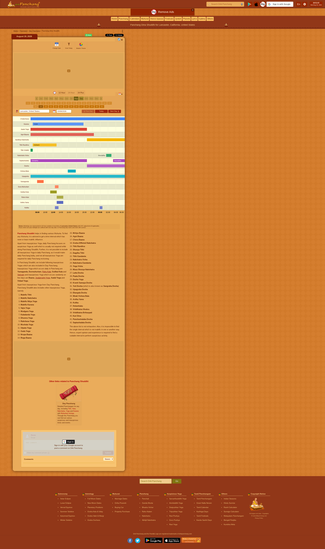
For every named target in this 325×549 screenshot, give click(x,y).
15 (99, 103)
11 (79, 103)
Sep (81, 98)
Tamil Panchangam (204, 499)
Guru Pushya (174, 520)
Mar (51, 98)
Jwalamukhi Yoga (42, 278)
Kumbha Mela (229, 524)
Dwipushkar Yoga (176, 507)
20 (46, 107)
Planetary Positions (95, 507)
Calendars (134, 19)
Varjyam (20, 275)
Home (114, 19)
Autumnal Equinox (67, 516)
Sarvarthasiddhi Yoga (177, 499)
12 (84, 103)
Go (176, 481)
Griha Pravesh (120, 503)
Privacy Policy (259, 518)
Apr (56, 98)
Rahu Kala (46, 272)
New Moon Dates (94, 503)
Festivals (169, 19)
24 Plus (81, 93)
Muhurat (144, 19)
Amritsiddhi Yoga (176, 503)
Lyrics (194, 19)
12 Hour (62, 93)
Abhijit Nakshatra (149, 520)
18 (36, 107)
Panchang (123, 19)
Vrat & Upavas (156, 19)
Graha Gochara (93, 520)
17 (110, 103)
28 (87, 107)
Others (210, 19)
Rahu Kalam (147, 512)
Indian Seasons (230, 499)
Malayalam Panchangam (234, 516)
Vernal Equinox (66, 507)
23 (61, 107)
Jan (40, 98)
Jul (71, 98)
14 (94, 103)
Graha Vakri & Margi (95, 516)
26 (76, 107)
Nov (91, 98)
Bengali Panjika (230, 520)
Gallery (202, 19)
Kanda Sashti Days (204, 520)
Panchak (145, 499)
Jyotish (178, 19)
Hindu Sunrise (229, 503)
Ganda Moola (147, 503)
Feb (46, 98)
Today (101, 111)
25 (71, 107)
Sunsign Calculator (231, 512)
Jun (66, 98)
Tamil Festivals (202, 516)
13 (89, 103)
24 (66, 107)
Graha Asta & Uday (95, 512)
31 (102, 107)
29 (92, 107)
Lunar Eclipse (65, 503)
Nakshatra (146, 516)
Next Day (114, 111)
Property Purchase (122, 512)
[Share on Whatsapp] (88, 35)
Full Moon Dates (94, 499)
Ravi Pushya (174, 516)
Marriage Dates (121, 499)
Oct (86, 98)
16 (104, 103)
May (61, 98)
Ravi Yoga (173, 524)
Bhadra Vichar (147, 507)
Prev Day (88, 111)
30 (97, 107)
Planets (186, 19)
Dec (96, 98)
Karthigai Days (202, 512)
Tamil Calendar (203, 507)
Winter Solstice (66, 520)
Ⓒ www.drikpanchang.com (259, 516)
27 (81, 107)
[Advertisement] (69, 71)
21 (51, 107)
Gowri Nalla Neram (204, 503)
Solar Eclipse (65, 499)
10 (74, 103)
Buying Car (119, 507)
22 (56, 107)
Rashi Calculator (230, 507)
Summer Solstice (67, 512)
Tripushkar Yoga (175, 512)
